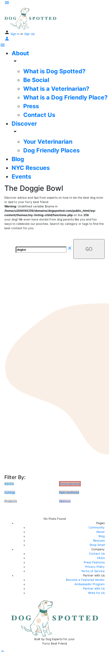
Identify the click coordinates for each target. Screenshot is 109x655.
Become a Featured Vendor (85, 579)
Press (31, 106)
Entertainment (70, 483)
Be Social (36, 79)
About (20, 53)
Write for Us (96, 593)
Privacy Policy (95, 566)
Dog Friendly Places (51, 150)
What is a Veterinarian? (56, 88)
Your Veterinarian (47, 141)
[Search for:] (44, 249)
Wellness (65, 501)
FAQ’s (101, 558)
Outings (9, 492)
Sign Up (29, 33)
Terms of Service (93, 571)
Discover (24, 123)
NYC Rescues (31, 167)
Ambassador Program (89, 584)
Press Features (94, 562)
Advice (9, 483)
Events (21, 176)
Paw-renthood (69, 492)
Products (10, 501)
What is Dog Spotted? (54, 71)
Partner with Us (94, 588)
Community (97, 527)
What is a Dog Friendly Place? (65, 97)
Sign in (15, 33)
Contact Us (39, 114)
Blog (18, 159)
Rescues (99, 540)
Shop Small (97, 545)
